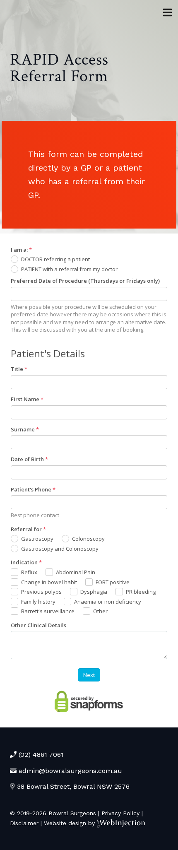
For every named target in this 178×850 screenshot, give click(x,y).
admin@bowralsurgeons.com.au (69, 771)
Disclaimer (24, 823)
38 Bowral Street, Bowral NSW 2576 (72, 786)
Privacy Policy (120, 813)
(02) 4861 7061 (40, 754)
